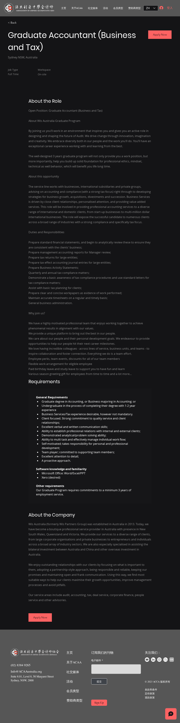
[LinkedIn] (153, 659)
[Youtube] (147, 659)
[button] (77, 8)
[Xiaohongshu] (171, 659)
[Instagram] (159, 659)
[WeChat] (165, 659)
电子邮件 (96, 660)
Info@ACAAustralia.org (26, 671)
